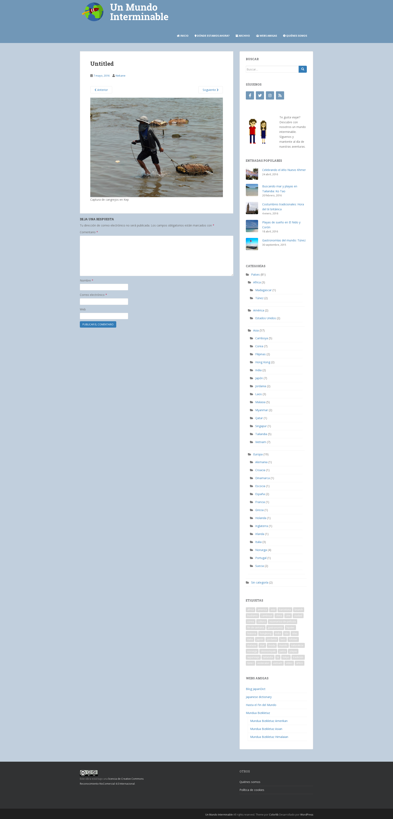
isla (286, 633)
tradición (298, 657)
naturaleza (297, 645)
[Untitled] (156, 147)
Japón (259, 378)
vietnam (277, 663)
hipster (290, 627)
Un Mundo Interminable (219, 814)
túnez (250, 663)
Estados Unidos (265, 318)
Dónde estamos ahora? (212, 35)
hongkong (265, 633)
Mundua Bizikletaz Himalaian (269, 737)
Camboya (261, 338)
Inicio (184, 35)
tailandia (268, 657)
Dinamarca (262, 478)
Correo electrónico (93, 295)
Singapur (261, 426)
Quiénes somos (296, 35)
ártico (299, 663)
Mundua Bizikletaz (258, 713)
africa (250, 609)
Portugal (261, 558)
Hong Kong (262, 362)
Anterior (102, 90)
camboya (266, 615)
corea (250, 621)
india (278, 633)
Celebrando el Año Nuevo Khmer (284, 170)
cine (288, 615)
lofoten (293, 639)
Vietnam (260, 442)
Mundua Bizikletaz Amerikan (269, 721)
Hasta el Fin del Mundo (261, 705)
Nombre (86, 280)
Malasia (260, 402)
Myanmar (261, 410)
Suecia (259, 566)
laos (282, 639)
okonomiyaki (268, 651)
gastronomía (275, 627)
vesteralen (263, 663)
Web (83, 309)
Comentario (89, 232)
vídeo (289, 663)
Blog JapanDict (255, 689)
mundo (283, 645)
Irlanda (259, 534)
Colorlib (274, 814)
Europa (258, 454)
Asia (256, 330)
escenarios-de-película (282, 621)
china (279, 615)
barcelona (285, 609)
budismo (252, 615)
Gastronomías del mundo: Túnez (284, 240)
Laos (258, 394)
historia (251, 633)
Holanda (260, 518)
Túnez (259, 298)
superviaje (253, 657)
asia (273, 609)
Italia (258, 542)
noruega (252, 651)
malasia (251, 645)
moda (271, 645)
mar (262, 645)
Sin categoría (259, 582)
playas (293, 651)
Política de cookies (251, 790)
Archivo (244, 35)
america (262, 609)
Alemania (261, 462)
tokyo (286, 657)
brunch (299, 609)
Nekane (120, 75)
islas (294, 633)
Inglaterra (261, 526)
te (278, 657)
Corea (259, 346)
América (258, 310)
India (258, 370)
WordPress (306, 814)
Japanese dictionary (259, 697)
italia (250, 639)
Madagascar (263, 290)
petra (282, 651)
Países (255, 274)
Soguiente (210, 90)
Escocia (260, 486)
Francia (260, 502)
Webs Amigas (268, 35)
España (260, 494)
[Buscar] (303, 69)
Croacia (260, 470)
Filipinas (260, 354)
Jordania (260, 386)
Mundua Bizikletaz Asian (266, 729)
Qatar (259, 418)
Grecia (259, 510)
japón (259, 639)
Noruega (261, 550)
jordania (272, 639)
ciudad (298, 615)
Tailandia (261, 434)
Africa (257, 282)
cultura (262, 621)
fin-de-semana (255, 627)
